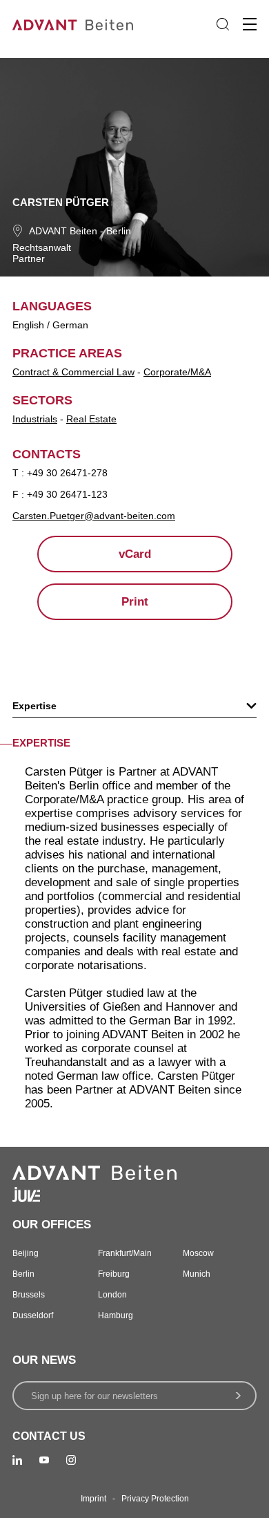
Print (134, 601)
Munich (196, 1274)
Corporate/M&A (177, 371)
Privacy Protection (155, 1498)
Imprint (93, 1498)
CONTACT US (49, 1436)
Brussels (28, 1295)
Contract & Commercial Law (73, 371)
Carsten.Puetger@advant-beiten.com (93, 515)
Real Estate (91, 418)
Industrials (34, 418)
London (112, 1295)
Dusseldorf (32, 1315)
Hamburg (115, 1315)
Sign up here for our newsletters (94, 1396)
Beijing (25, 1253)
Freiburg (114, 1274)
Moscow (198, 1253)
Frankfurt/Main (125, 1253)
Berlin (118, 230)
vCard (135, 554)
